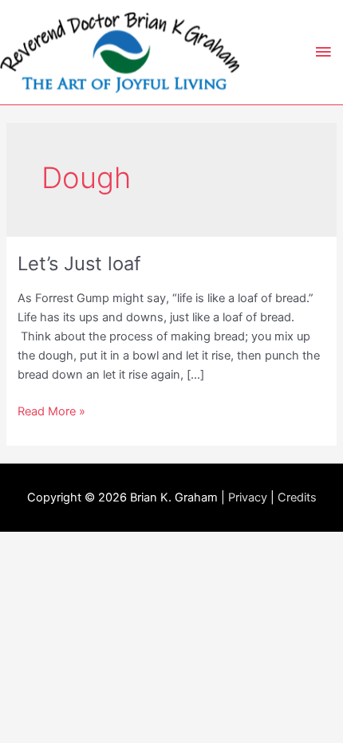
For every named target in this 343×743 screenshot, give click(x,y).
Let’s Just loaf (79, 263)
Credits (297, 497)
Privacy (247, 497)
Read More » (51, 412)
